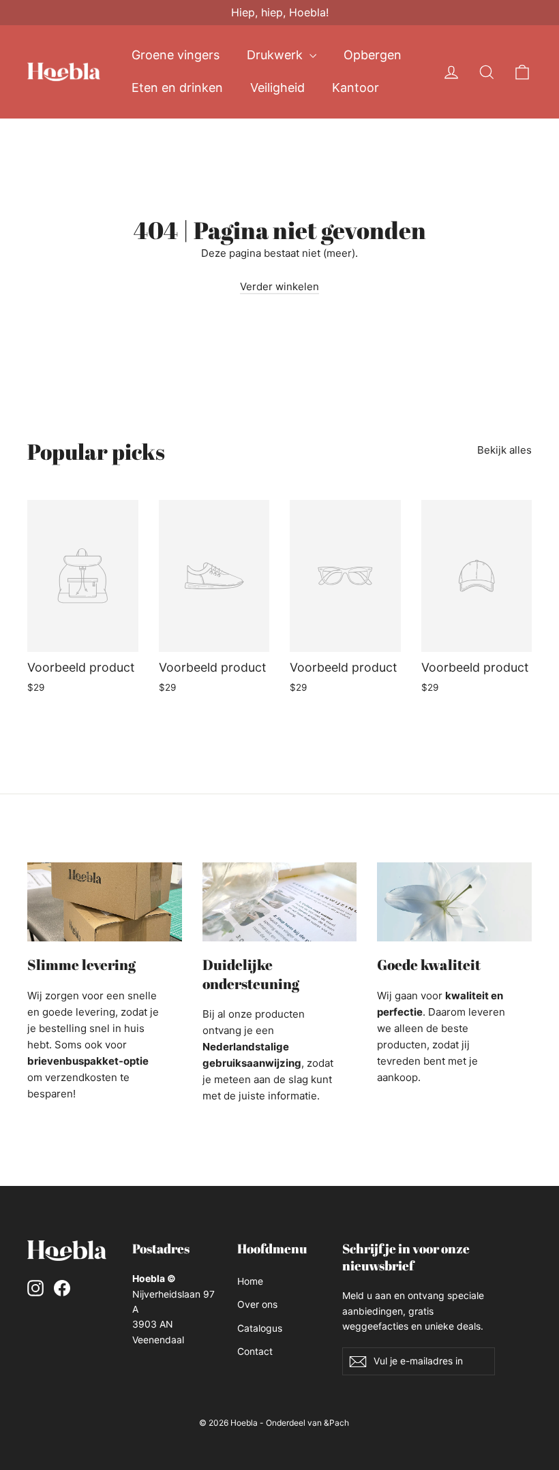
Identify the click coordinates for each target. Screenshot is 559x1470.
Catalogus (259, 1328)
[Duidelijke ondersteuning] (279, 901)
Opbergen (373, 55)
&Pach (336, 1423)
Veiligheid (277, 87)
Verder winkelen (279, 286)
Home (250, 1281)
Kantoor (355, 87)
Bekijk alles (504, 449)
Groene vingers (176, 55)
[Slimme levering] (104, 901)
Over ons (257, 1304)
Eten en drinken (177, 87)
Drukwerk (276, 55)
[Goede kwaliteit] (454, 901)
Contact (255, 1351)
